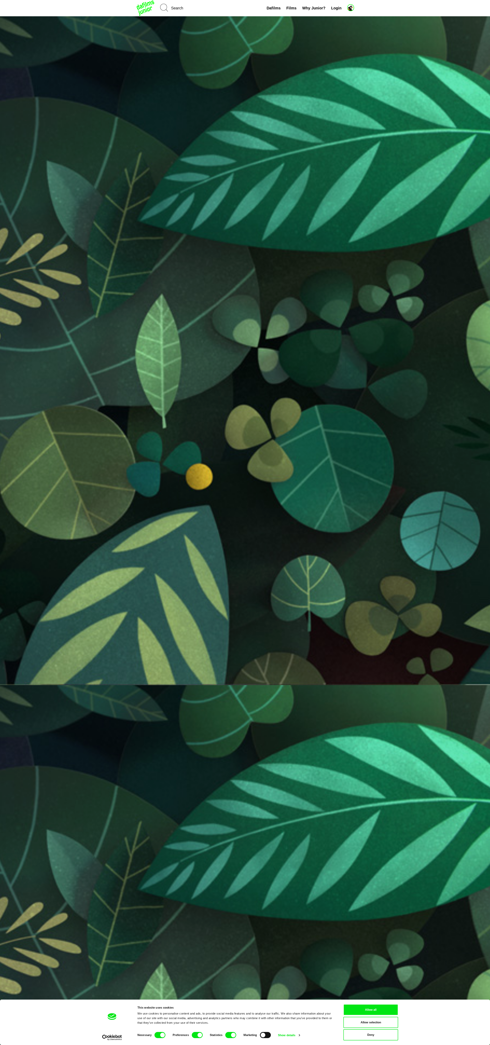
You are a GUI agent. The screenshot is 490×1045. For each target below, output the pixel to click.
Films (291, 8)
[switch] (197, 1035)
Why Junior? (313, 8)
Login (336, 8)
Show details (286, 1035)
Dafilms (274, 8)
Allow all (370, 1009)
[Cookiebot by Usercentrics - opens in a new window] (112, 1037)
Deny (370, 1034)
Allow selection (371, 1022)
